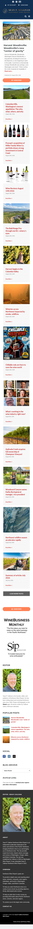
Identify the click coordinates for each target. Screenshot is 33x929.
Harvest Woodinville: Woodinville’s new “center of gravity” (15, 48)
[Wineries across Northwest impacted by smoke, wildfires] (16, 294)
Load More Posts (16, 593)
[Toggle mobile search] (25, 16)
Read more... (9, 71)
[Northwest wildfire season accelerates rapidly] (16, 520)
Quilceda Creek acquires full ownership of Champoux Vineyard (15, 451)
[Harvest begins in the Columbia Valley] (16, 255)
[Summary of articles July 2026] (16, 561)
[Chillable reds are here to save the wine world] (16, 343)
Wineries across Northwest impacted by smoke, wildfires (15, 311)
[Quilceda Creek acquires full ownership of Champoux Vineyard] (16, 435)
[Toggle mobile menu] (29, 16)
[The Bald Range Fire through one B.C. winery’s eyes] (16, 213)
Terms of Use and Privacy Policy (21, 921)
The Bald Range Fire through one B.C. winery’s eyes (16, 230)
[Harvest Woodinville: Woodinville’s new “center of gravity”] (16, 32)
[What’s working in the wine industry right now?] (16, 393)
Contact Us (7, 906)
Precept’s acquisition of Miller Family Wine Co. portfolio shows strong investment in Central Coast (15, 148)
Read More (8, 119)
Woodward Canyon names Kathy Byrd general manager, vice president (16, 492)
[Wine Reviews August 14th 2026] (16, 174)
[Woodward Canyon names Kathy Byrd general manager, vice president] (16, 476)
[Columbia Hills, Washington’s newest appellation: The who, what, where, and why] (16, 92)
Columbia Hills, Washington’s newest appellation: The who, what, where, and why (20, 729)
